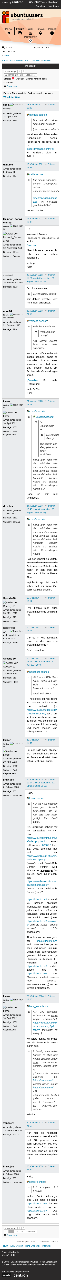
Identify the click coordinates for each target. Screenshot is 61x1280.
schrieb (43, 114)
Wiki (30, 29)
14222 (16, 1134)
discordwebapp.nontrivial (40, 149)
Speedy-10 (9, 598)
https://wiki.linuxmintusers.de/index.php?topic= (45, 1026)
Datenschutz (24, 1265)
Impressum (36, 1265)
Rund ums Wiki (32, 60)
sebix (6, 104)
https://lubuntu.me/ (46, 941)
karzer (7, 401)
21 (6, 75)
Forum (20, 29)
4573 (15, 286)
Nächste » (30, 75)
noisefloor (9, 627)
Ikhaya (40, 29)
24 (21, 75)
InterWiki (46, 60)
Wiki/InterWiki (11, 97)
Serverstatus (49, 1265)
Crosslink (32, 380)
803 (14, 791)
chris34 (7, 311)
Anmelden (40, 6)
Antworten (12, 86)
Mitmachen (30, 36)
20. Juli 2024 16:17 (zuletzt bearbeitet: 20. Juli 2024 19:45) (41, 661)
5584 (15, 120)
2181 (15, 517)
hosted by (7, 2)
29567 (16, 642)
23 (16, 75)
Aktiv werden (16, 60)
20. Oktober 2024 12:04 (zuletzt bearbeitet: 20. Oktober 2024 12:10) (41, 782)
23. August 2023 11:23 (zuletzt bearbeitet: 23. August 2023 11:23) (41, 278)
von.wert (8, 1123)
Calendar (32, 245)
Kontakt (12, 1265)
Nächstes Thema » (48, 1241)
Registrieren (53, 6)
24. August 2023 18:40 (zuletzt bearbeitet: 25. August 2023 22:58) (41, 509)
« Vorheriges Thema (26, 1241)
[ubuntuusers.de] (23, 18)
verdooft (8, 275)
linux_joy (8, 779)
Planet (52, 29)
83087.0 (46, 845)
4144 (15, 329)
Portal (8, 29)
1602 (15, 427)
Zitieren (51, 104)
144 (14, 176)
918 (14, 617)
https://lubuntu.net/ (37, 899)
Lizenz (5, 1265)
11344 (15, 252)
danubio (33, 114)
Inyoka (16, 1252)
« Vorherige (10, 71)
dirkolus (8, 506)
